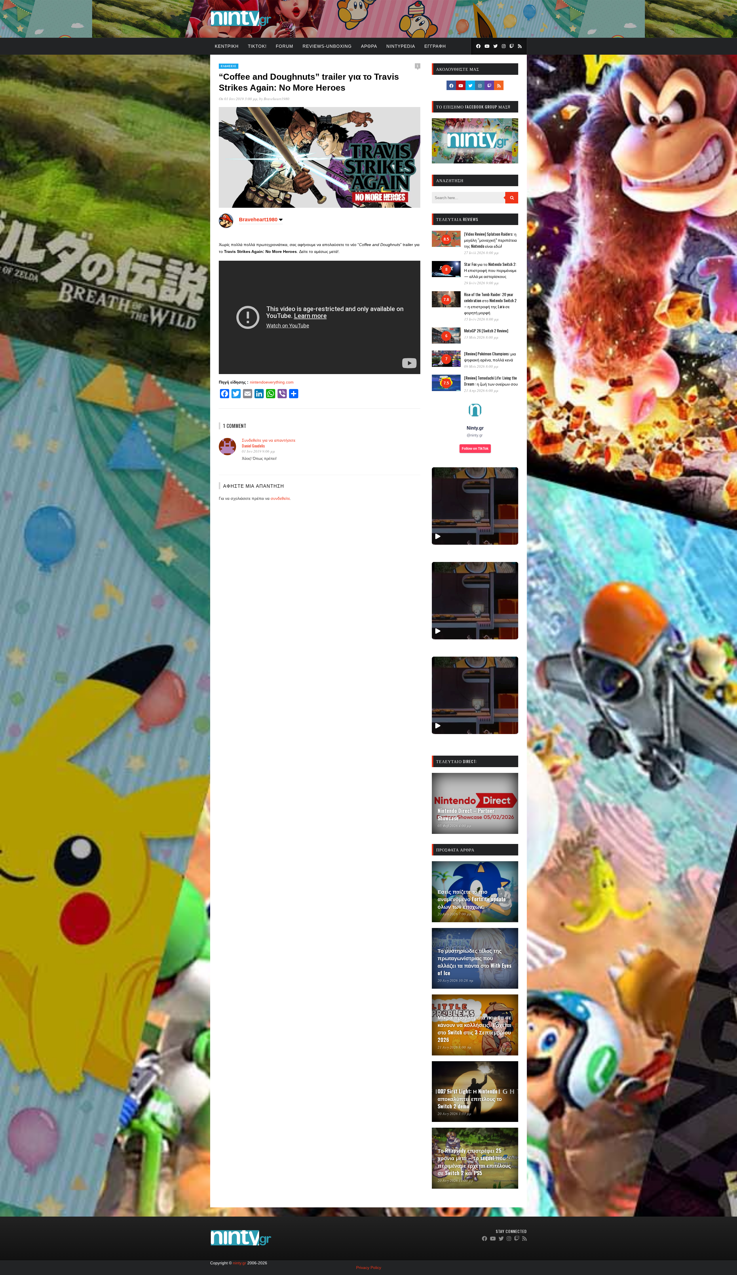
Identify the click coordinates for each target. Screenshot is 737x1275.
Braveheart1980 (276, 98)
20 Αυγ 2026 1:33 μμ (454, 1113)
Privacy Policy (368, 1267)
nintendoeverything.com (272, 382)
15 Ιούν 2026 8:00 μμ (481, 319)
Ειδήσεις (228, 66)
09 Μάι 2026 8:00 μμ (481, 366)
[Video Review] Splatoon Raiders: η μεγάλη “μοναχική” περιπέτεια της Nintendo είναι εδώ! (490, 240)
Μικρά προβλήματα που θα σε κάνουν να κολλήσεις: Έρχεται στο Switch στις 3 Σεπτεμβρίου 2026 (474, 1028)
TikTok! (257, 46)
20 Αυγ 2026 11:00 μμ (455, 1180)
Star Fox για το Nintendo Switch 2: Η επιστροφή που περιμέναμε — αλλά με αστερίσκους (490, 270)
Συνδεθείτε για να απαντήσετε (268, 440)
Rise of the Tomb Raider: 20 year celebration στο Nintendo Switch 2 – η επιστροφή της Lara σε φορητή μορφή (490, 303)
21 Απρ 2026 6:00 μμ (481, 390)
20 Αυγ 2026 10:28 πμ (455, 980)
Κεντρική (227, 46)
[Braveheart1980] (226, 226)
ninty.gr (239, 1263)
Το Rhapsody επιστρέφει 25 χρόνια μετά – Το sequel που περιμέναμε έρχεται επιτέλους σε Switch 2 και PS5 (474, 1162)
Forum (284, 46)
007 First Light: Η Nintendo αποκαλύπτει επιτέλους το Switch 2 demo (470, 1098)
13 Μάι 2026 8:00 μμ (481, 337)
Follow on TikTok (475, 449)
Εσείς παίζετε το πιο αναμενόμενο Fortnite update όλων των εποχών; (472, 899)
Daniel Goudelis (253, 446)
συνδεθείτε (280, 498)
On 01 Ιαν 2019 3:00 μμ (238, 98)
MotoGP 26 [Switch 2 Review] (486, 330)
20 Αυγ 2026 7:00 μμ (454, 913)
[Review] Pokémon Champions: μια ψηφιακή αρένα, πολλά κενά (490, 356)
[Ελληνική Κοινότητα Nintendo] (240, 26)
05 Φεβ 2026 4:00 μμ (454, 825)
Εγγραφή (435, 46)
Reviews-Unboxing (327, 46)
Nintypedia (400, 46)
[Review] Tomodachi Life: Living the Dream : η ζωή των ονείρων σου (491, 381)
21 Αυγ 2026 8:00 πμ (454, 1047)
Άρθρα (369, 46)
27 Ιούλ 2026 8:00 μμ (481, 252)
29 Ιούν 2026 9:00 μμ (481, 282)
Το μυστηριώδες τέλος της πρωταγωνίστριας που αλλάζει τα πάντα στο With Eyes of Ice (474, 962)
